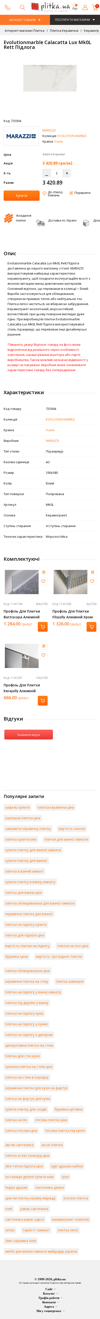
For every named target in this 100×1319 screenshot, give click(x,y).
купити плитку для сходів (26, 1109)
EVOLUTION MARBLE (72, 136)
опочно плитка (75, 1198)
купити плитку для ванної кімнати (33, 850)
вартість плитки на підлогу (27, 945)
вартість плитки (72, 828)
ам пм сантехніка (19, 1145)
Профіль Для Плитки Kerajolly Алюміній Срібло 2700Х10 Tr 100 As (25, 691)
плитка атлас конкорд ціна (27, 1155)
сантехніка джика (49, 1187)
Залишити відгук (28, 734)
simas (10, 1230)
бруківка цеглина (69, 1109)
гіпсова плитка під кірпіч (65, 1130)
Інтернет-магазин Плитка (24, 30)
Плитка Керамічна (63, 30)
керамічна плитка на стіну (26, 981)
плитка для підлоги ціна (24, 935)
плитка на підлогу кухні (24, 1013)
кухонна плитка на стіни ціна (28, 1066)
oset (8, 1208)
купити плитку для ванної (26, 860)
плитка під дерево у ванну (26, 1002)
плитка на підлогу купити (26, 924)
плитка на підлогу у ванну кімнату (33, 992)
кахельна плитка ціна (22, 818)
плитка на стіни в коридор (27, 1077)
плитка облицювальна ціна (27, 970)
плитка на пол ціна (73, 945)
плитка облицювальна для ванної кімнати (40, 903)
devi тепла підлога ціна (24, 1166)
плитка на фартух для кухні (27, 1098)
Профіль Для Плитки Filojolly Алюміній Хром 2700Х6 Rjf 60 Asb (72, 617)
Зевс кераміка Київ (20, 1240)
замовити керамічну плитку (28, 828)
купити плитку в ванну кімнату (30, 882)
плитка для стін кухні (22, 1056)
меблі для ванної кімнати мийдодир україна (41, 1251)
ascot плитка (52, 1145)
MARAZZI (49, 130)
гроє (65, 1176)
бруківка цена (16, 956)
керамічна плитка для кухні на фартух (36, 1088)
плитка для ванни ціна (23, 892)
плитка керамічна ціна (56, 807)
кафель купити (17, 807)
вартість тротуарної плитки (59, 956)
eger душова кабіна (67, 1166)
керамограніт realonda (70, 1219)
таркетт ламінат (36, 1230)
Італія (58, 141)
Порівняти (83, 193)
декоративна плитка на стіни (29, 1045)
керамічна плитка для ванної (29, 914)
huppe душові (16, 1187)
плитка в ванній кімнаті (24, 871)
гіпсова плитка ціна (51, 1120)
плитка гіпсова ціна (21, 1130)
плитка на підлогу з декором (28, 1034)
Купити (21, 195)
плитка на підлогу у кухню (26, 1024)
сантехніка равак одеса (24, 1219)
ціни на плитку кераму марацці (30, 1198)
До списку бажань (55, 194)
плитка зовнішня (69, 981)
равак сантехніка (34, 1208)
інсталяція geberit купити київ (29, 1176)
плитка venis (68, 1230)
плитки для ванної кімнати (66, 839)
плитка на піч (16, 1120)
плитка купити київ (20, 839)
